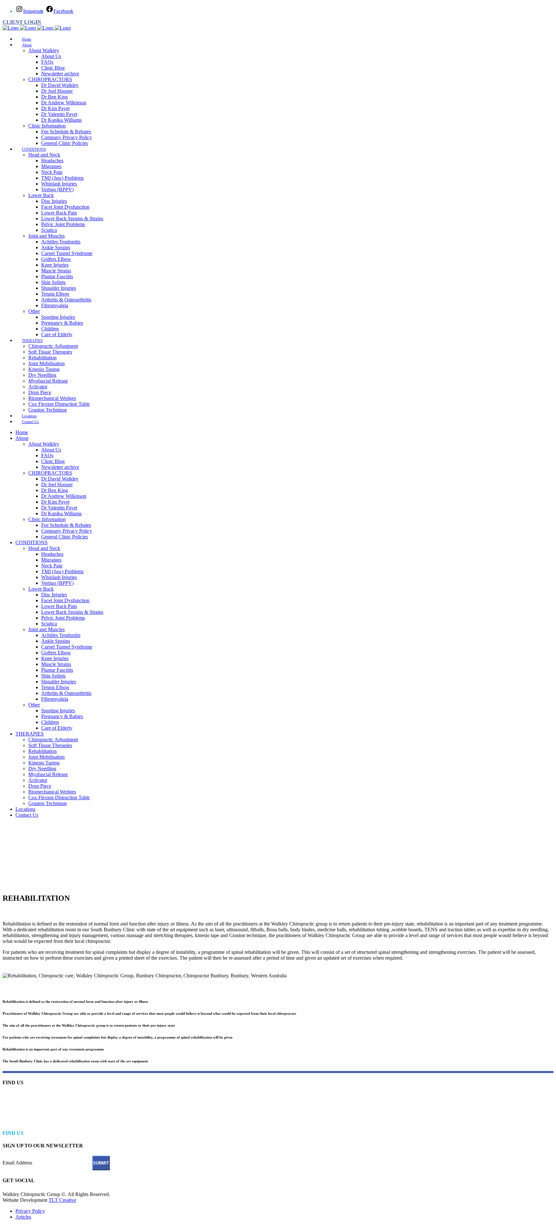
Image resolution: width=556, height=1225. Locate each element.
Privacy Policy (30, 1211)
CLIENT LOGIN (22, 22)
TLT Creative (62, 1200)
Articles (23, 1217)
